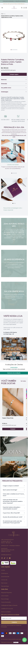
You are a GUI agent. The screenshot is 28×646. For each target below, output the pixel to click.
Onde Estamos (4, 573)
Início (2, 13)
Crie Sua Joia (4, 579)
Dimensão (4, 83)
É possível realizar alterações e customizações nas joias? (11, 508)
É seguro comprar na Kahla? (11, 486)
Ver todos (23, 381)
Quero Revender (5, 576)
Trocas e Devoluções (6, 602)
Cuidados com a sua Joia (7, 608)
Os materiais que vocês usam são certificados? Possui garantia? (12, 522)
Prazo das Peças (5, 586)
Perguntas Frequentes (6, 592)
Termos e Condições (6, 611)
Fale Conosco (4, 583)
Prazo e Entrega (5, 599)
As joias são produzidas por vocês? (12, 517)
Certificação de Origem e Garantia (9, 605)
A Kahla (3, 570)
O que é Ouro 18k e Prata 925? (11, 513)
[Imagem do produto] (12, 402)
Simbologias (4, 92)
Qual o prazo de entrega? (10, 490)
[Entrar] (24, 7)
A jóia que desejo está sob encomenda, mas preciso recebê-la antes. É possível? (12, 501)
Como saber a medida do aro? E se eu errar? (13, 494)
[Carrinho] (14, 7)
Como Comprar (4, 595)
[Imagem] (14, 456)
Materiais (4, 79)
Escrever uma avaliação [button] (13, 373)
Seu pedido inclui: (6, 87)
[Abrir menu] (5, 8)
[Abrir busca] (22, 7)
